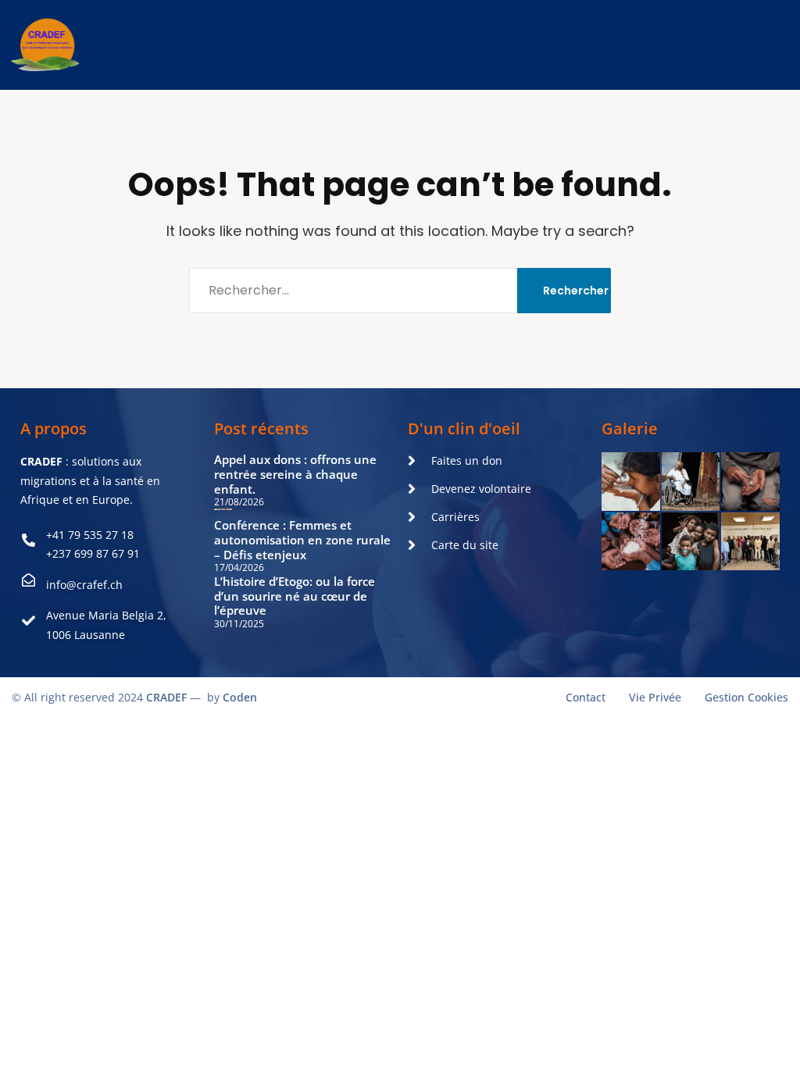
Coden (240, 697)
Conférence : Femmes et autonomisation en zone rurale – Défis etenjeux (302, 539)
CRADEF (166, 697)
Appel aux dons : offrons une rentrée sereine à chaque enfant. (295, 474)
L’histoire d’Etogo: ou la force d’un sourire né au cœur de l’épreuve (294, 596)
